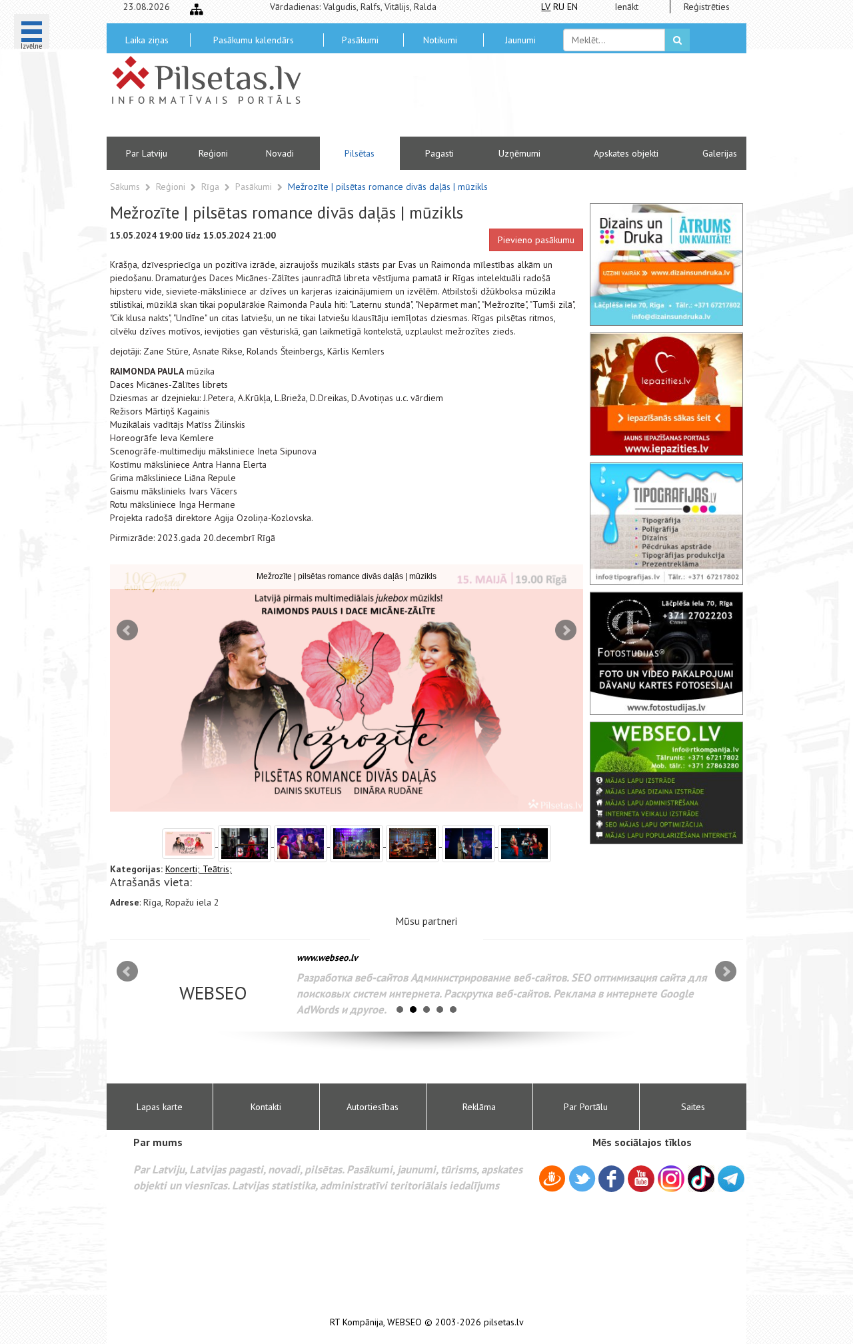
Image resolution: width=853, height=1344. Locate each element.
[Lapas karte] (196, 9)
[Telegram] (731, 1178)
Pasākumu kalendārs (253, 40)
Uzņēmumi (519, 153)
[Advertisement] (523, 100)
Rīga (211, 187)
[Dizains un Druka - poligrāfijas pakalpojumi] (666, 264)
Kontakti (266, 1107)
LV (545, 7)
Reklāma (479, 1107)
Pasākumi (360, 40)
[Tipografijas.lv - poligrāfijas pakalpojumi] (666, 523)
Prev (127, 630)
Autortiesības (373, 1107)
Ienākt (626, 7)
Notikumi (440, 40)
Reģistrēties (707, 7)
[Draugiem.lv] (552, 1180)
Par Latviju (146, 153)
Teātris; (217, 869)
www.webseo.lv (327, 958)
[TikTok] (701, 1178)
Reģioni (213, 153)
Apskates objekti (626, 153)
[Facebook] (611, 1180)
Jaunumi (520, 40)
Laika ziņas (147, 40)
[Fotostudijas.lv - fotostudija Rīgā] (666, 653)
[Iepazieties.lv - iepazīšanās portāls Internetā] (666, 394)
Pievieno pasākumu (536, 240)
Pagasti (439, 153)
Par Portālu (586, 1107)
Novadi (280, 153)
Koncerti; (184, 869)
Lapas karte (160, 1107)
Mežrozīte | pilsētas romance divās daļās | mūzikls (388, 187)
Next (565, 630)
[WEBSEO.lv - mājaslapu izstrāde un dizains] (666, 783)
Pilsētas (360, 153)
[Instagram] (671, 1178)
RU (558, 7)
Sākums (125, 187)
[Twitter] (582, 1180)
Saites (693, 1107)
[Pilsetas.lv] (213, 80)
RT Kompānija (356, 1322)
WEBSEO (404, 1322)
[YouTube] (641, 1178)
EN (572, 7)
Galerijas (719, 153)
